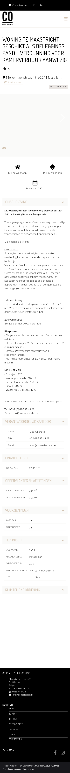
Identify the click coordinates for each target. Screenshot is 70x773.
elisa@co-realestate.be (42, 445)
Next (62, 118)
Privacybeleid (29, 768)
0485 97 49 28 (19, 691)
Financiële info (17, 458)
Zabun (47, 765)
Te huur (13, 719)
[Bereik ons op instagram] (63, 753)
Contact (13, 734)
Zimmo (55, 765)
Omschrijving (16, 202)
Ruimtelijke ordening (22, 590)
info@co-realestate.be (23, 694)
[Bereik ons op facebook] (55, 753)
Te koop (13, 713)
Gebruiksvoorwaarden (12, 768)
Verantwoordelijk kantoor (28, 421)
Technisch (13, 540)
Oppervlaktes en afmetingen (28, 480)
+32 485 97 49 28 (39, 438)
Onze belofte (16, 724)
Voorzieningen (17, 510)
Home (11, 708)
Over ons (13, 729)
